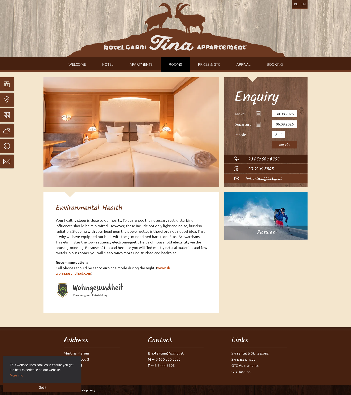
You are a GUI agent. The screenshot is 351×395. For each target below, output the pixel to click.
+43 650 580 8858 (263, 159)
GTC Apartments (245, 365)
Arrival (239, 114)
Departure (242, 124)
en (303, 4)
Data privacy (87, 389)
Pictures (266, 216)
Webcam (7, 146)
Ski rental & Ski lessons (250, 353)
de (296, 4)
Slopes (7, 84)
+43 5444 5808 (260, 169)
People (240, 134)
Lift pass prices (7, 115)
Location (7, 100)
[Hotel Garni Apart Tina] (175, 30)
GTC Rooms (240, 371)
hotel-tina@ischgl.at (264, 179)
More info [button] (16, 375)
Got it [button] (42, 387)
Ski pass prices (243, 359)
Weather (7, 130)
